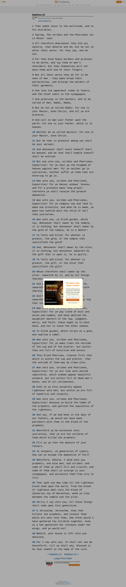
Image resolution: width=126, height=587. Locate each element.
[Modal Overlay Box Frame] (63, 293)
